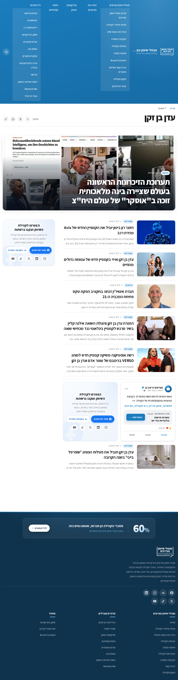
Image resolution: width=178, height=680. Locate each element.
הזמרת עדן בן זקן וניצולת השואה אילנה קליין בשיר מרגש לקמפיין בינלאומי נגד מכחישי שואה (99, 326)
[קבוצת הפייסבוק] (163, 592)
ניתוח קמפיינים (53, 7)
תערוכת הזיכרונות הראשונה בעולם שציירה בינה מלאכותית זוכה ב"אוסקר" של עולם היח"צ (121, 191)
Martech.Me (31, 88)
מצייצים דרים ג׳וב (47, 628)
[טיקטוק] (82, 427)
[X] (90, 427)
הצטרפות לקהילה (167, 653)
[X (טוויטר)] (171, 601)
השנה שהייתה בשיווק (27, 81)
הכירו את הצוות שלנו (116, 31)
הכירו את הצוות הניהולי (164, 634)
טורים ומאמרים (30, 41)
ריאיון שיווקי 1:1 (30, 27)
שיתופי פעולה (120, 53)
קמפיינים (128, 221)
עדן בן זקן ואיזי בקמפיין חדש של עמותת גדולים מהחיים (99, 262)
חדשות (34, 74)
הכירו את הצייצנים (92, 7)
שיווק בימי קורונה (29, 34)
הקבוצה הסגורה (118, 39)
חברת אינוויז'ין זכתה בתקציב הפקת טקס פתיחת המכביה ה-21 (103, 294)
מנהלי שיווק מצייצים (143, 50)
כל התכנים (35, 5)
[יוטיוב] (74, 427)
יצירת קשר (170, 666)
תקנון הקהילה (120, 79)
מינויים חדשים (31, 13)
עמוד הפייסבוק (119, 86)
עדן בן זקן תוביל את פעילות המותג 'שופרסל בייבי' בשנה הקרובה (101, 454)
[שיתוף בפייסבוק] (28, 119)
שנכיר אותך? (109, 628)
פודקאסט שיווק (72, 7)
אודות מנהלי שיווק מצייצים (118, 15)
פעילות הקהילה (119, 46)
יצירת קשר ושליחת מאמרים (117, 69)
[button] (6, 51)
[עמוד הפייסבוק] (171, 592)
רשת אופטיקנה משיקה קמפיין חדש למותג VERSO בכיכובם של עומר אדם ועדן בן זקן (102, 357)
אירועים (129, 285)
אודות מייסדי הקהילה (116, 24)
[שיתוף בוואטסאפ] (13, 119)
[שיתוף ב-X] (20, 119)
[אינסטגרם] (106, 427)
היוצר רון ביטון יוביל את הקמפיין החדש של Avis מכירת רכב (99, 230)
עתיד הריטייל (31, 96)
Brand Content (118, 60)
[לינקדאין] (98, 427)
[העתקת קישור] (6, 119)
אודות (172, 622)
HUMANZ (32, 20)
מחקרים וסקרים (30, 56)
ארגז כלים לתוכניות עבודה (28, 65)
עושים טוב (32, 48)
